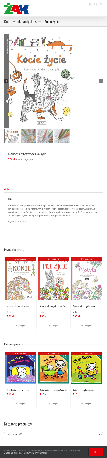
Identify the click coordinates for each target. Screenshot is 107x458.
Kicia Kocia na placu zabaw (83, 390)
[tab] (53, 189)
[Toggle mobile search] (95, 4)
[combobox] (53, 434)
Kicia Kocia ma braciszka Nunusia (53, 390)
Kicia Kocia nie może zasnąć (18, 390)
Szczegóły (21, 326)
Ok (95, 452)
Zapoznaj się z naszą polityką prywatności (25, 452)
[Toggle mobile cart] (90, 4)
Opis (6, 189)
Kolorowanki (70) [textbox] (52, 434)
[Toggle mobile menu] (101, 4)
